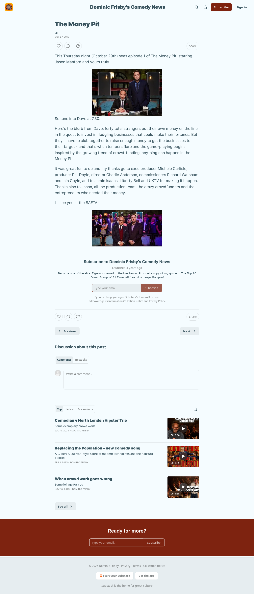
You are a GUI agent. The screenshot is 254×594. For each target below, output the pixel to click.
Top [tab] (59, 409)
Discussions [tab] (85, 409)
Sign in (242, 7)
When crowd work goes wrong (83, 479)
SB (56, 33)
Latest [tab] (70, 409)
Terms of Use (146, 297)
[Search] (196, 7)
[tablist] (72, 360)
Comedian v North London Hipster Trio (91, 420)
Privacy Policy (157, 301)
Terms (137, 566)
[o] (183, 429)
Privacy (125, 566)
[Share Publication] (205, 7)
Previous (70, 331)
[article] (127, 428)
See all (63, 506)
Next (186, 331)
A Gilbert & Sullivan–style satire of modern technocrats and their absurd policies (104, 456)
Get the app (147, 576)
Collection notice (154, 566)
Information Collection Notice (125, 301)
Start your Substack (116, 576)
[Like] (59, 46)
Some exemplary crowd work (75, 426)
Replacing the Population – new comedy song (97, 448)
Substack (107, 585)
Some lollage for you (69, 484)
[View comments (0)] (68, 46)
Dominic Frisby (80, 430)
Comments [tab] (64, 359)
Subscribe (221, 7)
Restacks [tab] (81, 359)
